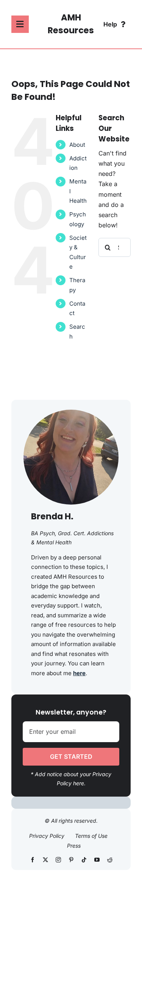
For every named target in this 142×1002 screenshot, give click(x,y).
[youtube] (97, 859)
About (77, 144)
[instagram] (58, 859)
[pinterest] (71, 859)
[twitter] (45, 859)
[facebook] (32, 859)
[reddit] (109, 859)
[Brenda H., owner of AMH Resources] (71, 412)
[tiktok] (84, 859)
